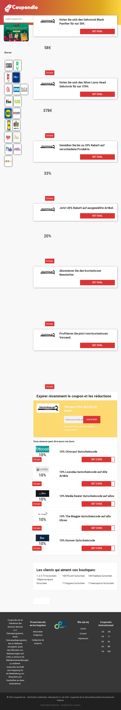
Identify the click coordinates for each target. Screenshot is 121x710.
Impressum (83, 638)
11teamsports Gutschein (101, 583)
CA (102, 651)
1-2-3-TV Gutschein (47, 576)
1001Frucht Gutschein (73, 576)
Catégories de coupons (38, 642)
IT (109, 636)
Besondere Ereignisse (38, 633)
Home (83, 629)
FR (103, 636)
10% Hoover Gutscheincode (77, 540)
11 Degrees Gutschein (73, 583)
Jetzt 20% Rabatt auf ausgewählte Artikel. (86, 208)
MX (109, 651)
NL (109, 641)
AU (102, 646)
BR (109, 646)
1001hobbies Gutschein (100, 576)
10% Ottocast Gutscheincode (78, 451)
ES (103, 641)
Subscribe (91, 419)
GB (109, 631)
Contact (83, 633)
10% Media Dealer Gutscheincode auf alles (86, 496)
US (103, 631)
